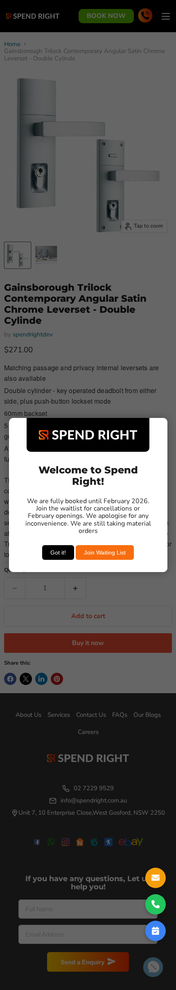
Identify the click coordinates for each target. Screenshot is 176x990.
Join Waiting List (105, 552)
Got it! (58, 552)
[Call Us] (155, 904)
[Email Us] (155, 878)
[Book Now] (155, 931)
